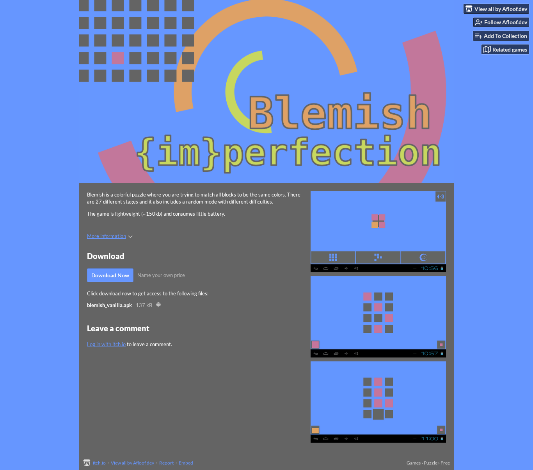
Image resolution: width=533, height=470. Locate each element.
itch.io (99, 463)
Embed (186, 463)
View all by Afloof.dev (132, 463)
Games (414, 463)
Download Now (110, 275)
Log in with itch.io (106, 344)
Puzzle (430, 463)
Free (445, 463)
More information (106, 236)
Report (166, 463)
